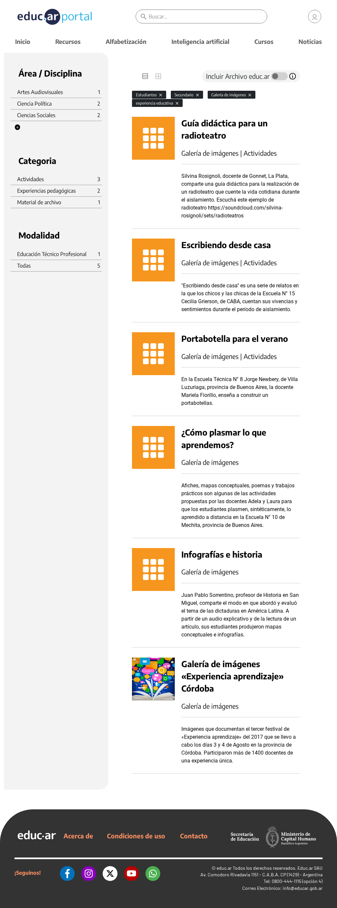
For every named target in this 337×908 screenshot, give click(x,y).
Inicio (22, 41)
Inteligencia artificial (200, 41)
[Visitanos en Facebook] (67, 872)
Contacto (194, 836)
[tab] (145, 76)
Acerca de (78, 836)
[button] (17, 127)
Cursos (263, 41)
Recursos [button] (68, 41)
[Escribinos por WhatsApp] (152, 872)
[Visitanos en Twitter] (110, 872)
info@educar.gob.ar (303, 888)
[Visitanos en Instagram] (88, 872)
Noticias (310, 41)
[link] (314, 16)
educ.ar (224, 868)
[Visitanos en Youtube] (131, 872)
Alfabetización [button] (126, 41)
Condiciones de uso (136, 836)
